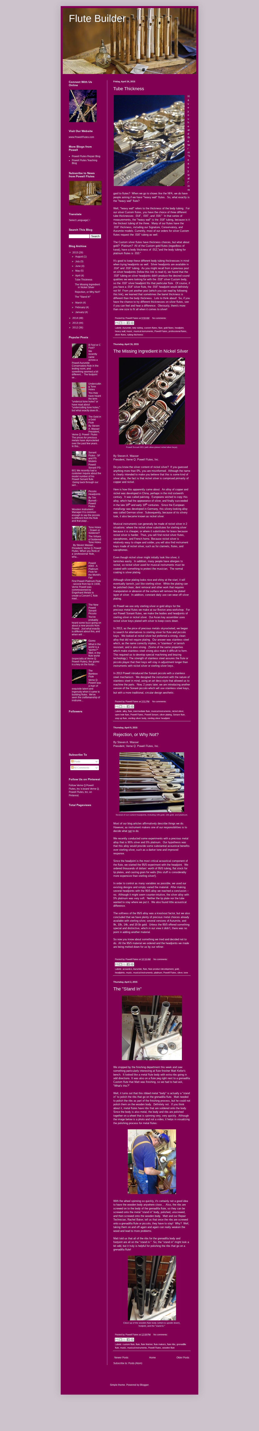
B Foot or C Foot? (94, 346)
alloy (125, 711)
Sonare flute (179, 714)
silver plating (166, 714)
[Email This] (117, 323)
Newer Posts (121, 1357)
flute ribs (171, 1344)
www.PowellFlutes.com (81, 137)
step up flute (121, 718)
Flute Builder (97, 18)
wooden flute (168, 1347)
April (78, 275)
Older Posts (182, 1357)
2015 (75, 252)
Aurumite (126, 328)
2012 (75, 327)
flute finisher (147, 1344)
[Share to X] (124, 323)
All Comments (81, 767)
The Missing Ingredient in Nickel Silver (150, 351)
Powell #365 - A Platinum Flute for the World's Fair (94, 570)
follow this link (146, 271)
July (77, 261)
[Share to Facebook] (128, 323)
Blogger (144, 1384)
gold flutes (169, 328)
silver (180, 972)
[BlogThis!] (121, 323)
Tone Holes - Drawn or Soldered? (94, 530)
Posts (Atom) (135, 1363)
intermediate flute (141, 711)
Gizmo (92, 640)
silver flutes (120, 334)
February (80, 307)
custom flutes (150, 328)
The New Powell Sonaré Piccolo (93, 609)
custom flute (129, 1344)
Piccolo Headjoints (94, 493)
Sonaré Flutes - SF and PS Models (94, 457)
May (78, 270)
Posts (76, 761)
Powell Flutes (160, 331)
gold (177, 969)
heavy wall (120, 331)
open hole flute (122, 714)
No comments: (159, 318)
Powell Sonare (151, 714)
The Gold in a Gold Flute (94, 419)
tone (186, 972)
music (129, 331)
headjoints (120, 972)
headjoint (179, 328)
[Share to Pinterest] (132, 323)
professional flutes (177, 331)
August (79, 256)
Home (152, 1357)
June (78, 266)
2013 (75, 323)
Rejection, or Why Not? (136, 734)
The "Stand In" (127, 988)
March (79, 302)
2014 (75, 318)
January (80, 312)
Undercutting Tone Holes (94, 386)
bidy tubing (137, 328)
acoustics (127, 969)
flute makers (160, 1344)
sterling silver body (137, 718)
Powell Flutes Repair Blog (86, 156)
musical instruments (143, 331)
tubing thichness (135, 334)
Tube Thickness (128, 88)
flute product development (161, 969)
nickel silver (177, 711)
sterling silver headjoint (159, 718)
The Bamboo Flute (93, 673)
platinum (158, 972)
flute (160, 328)
